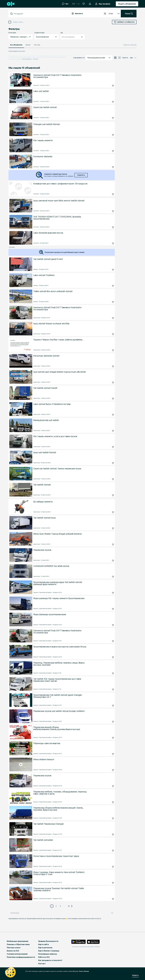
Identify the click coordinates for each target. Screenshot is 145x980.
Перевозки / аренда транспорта (34, 57)
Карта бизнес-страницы (48, 951)
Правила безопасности (48, 941)
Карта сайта (43, 944)
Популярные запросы (47, 954)
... (64, 906)
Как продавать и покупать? (50, 960)
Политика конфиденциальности (21, 957)
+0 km (110, 14)
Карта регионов (45, 948)
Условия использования (17, 954)
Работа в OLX (44, 957)
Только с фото (18, 22)
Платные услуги (13, 948)
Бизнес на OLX (13, 951)
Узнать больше (84, 971)
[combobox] (40, 13)
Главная (10, 57)
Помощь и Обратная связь (18, 944)
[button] (90, 4)
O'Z (73, 4)
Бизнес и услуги (19, 57)
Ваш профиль (104, 4)
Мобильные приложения (17, 941)
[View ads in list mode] (115, 57)
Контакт (42, 964)
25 (69, 906)
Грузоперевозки (50, 57)
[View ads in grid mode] (119, 57)
